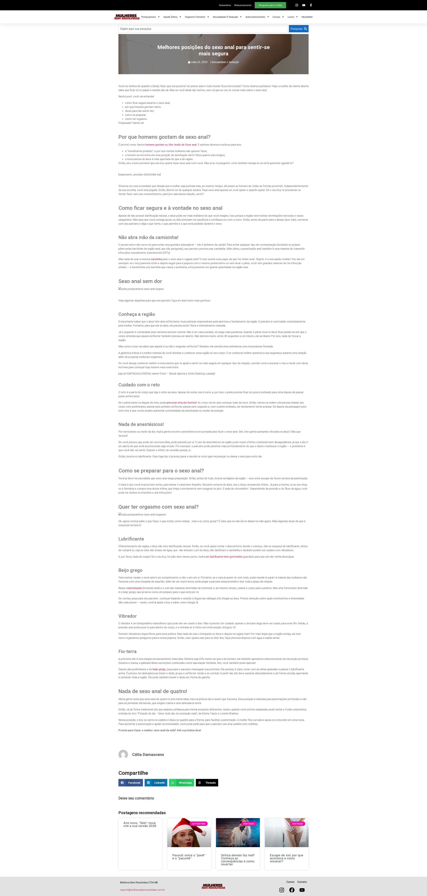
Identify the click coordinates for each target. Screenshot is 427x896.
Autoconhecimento (255, 17)
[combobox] (203, 28)
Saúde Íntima (170, 17)
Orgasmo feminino (195, 17)
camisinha (156, 259)
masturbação (134, 588)
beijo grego (159, 669)
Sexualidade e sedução (225, 17)
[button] (130, 782)
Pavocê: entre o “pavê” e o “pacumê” (188, 856)
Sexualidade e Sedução (225, 62)
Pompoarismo (148, 17)
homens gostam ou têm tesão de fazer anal (171, 144)
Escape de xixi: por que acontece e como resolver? (286, 858)
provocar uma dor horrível (181, 402)
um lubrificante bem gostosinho (224, 556)
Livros (291, 17)
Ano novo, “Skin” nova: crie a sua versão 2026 (139, 824)
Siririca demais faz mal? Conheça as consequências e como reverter (238, 859)
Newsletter (307, 17)
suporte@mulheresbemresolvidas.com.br (142, 889)
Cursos (276, 17)
